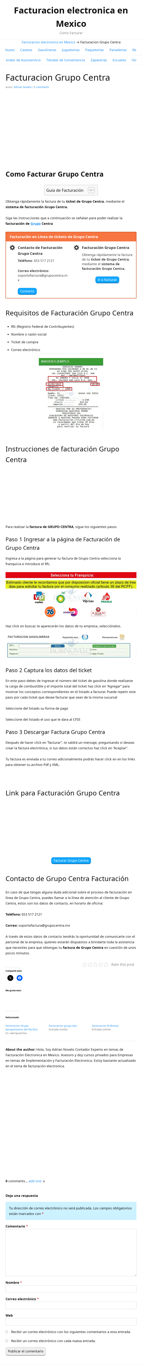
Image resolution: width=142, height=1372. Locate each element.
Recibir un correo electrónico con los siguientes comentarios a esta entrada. (71, 1332)
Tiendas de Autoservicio (22, 60)
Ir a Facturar (107, 279)
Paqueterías (94, 50)
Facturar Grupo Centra (71, 860)
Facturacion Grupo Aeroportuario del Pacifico (22, 1027)
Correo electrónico (22, 1299)
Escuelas (119, 60)
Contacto (27, 291)
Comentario (17, 1226)
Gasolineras (47, 50)
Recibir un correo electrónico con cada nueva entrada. (53, 1341)
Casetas (26, 50)
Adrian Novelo (22, 87)
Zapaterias (99, 60)
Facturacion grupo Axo (63, 1025)
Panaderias (118, 50)
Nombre (14, 1282)
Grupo (36, 223)
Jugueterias (71, 50)
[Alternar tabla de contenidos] (89, 190)
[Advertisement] (71, 132)
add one (35, 1181)
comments (41, 87)
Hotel (136, 60)
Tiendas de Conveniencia (65, 60)
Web (9, 1315)
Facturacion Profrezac (105, 1025)
